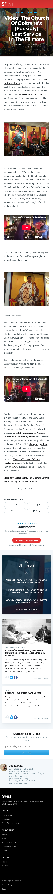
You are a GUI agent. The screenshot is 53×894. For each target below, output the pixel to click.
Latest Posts (7, 815)
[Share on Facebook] (16, 678)
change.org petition (38, 444)
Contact (5, 850)
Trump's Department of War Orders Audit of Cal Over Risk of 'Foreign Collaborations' (26, 591)
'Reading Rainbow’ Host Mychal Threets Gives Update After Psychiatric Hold (26, 581)
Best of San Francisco (10, 823)
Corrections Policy (9, 846)
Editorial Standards (9, 842)
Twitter (5, 866)
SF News (19, 13)
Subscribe (26, 753)
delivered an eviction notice (31, 94)
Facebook (6, 862)
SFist (6, 796)
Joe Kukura (32, 13)
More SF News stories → (26, 609)
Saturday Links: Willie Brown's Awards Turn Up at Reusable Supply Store (26, 601)
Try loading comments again (26, 540)
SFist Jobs (6, 819)
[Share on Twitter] (11, 678)
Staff (4, 838)
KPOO (15, 466)
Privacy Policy (7, 885)
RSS (3, 870)
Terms (4, 889)
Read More (44, 774)
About (4, 835)
